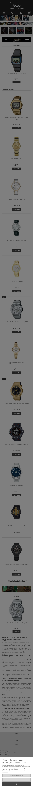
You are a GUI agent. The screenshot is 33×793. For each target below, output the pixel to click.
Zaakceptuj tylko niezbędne (16, 775)
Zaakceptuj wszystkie (16, 784)
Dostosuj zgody (16, 779)
